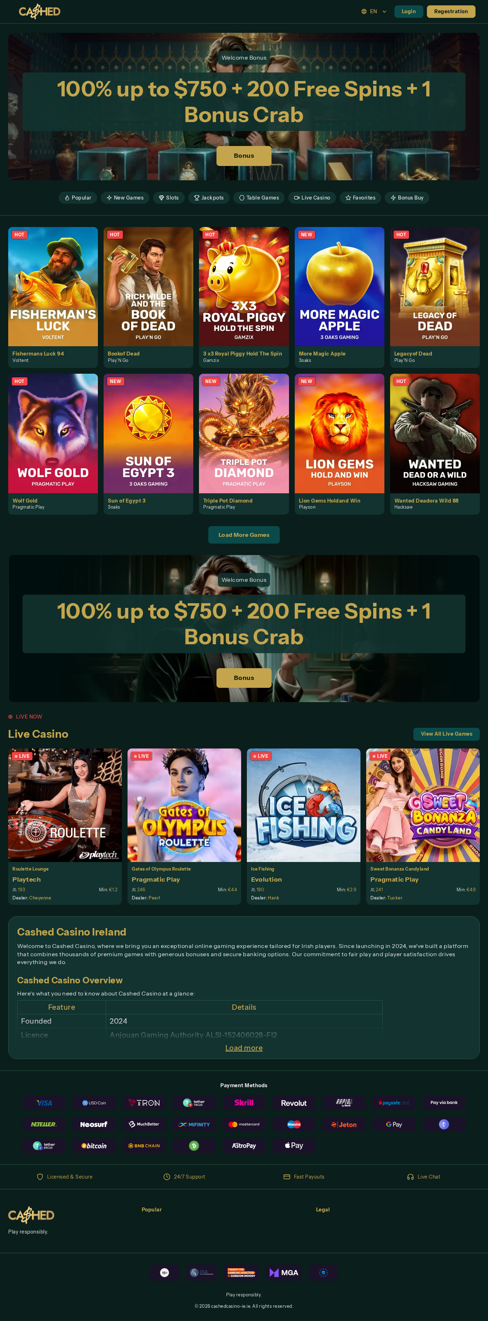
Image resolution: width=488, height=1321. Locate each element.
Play (57, 278)
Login (409, 11)
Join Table (69, 805)
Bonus (244, 156)
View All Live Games (447, 734)
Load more (244, 1048)
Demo (57, 294)
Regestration (451, 11)
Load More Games (244, 534)
